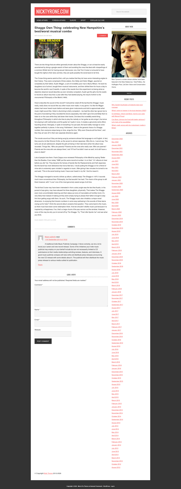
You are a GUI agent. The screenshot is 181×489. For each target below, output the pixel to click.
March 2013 (116, 458)
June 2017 (115, 314)
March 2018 (116, 285)
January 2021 (116, 180)
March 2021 (116, 174)
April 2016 (115, 359)
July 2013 (115, 448)
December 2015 (117, 372)
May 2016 (115, 356)
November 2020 (117, 183)
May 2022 (115, 142)
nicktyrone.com (52, 11)
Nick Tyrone (48, 473)
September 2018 (117, 266)
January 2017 (116, 330)
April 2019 (115, 244)
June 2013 (115, 451)
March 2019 (116, 247)
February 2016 (117, 365)
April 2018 (115, 282)
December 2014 (117, 410)
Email (37, 319)
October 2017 (116, 301)
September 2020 (117, 190)
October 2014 (116, 416)
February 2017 (117, 327)
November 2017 (117, 298)
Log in (112, 486)
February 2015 (117, 403)
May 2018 (115, 279)
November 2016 (117, 336)
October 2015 (116, 378)
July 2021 (115, 161)
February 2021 (117, 177)
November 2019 (117, 221)
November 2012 (117, 461)
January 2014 (116, 445)
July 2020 (115, 196)
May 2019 (115, 241)
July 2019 (115, 234)
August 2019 (116, 231)
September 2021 (117, 154)
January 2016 (116, 368)
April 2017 (115, 320)
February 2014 (117, 442)
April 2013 (115, 454)
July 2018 (115, 273)
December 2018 (117, 257)
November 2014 (117, 413)
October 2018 (116, 263)
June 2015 (115, 391)
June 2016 (115, 352)
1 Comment (102, 35)
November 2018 (117, 260)
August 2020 (116, 193)
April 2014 (115, 435)
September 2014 (117, 419)
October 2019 (116, 225)
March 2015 (116, 400)
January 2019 (116, 253)
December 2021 (117, 148)
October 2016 (116, 340)
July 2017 (115, 311)
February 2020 (117, 212)
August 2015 (116, 384)
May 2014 (115, 432)
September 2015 (117, 381)
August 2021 (116, 158)
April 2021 (115, 170)
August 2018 (116, 269)
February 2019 (117, 250)
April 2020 (115, 206)
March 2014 (116, 438)
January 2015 (116, 407)
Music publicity (50, 237)
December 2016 (117, 333)
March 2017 (116, 324)
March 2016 (116, 362)
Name (37, 309)
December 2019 (117, 218)
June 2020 (115, 199)
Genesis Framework (96, 486)
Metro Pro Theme (83, 486)
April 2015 (115, 397)
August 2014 (116, 423)
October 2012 (116, 464)
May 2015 (115, 394)
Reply (40, 264)
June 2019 (115, 237)
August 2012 (116, 467)
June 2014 (115, 429)
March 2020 (116, 209)
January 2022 (116, 145)
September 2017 (117, 304)
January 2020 (116, 215)
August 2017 (116, 308)
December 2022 (117, 139)
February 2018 (117, 289)
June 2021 (115, 164)
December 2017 (117, 295)
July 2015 (115, 387)
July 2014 (115, 426)
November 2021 (117, 151)
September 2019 (117, 228)
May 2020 (115, 202)
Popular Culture (50, 220)
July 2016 (115, 349)
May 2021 (115, 167)
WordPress (106, 486)
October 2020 (116, 186)
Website (38, 329)
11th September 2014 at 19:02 (56, 239)
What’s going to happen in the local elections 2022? (129, 110)
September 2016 (117, 343)
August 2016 (116, 346)
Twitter (129, 93)
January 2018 (116, 292)
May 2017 (115, 317)
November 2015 (117, 375)
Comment (39, 285)
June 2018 (115, 276)
